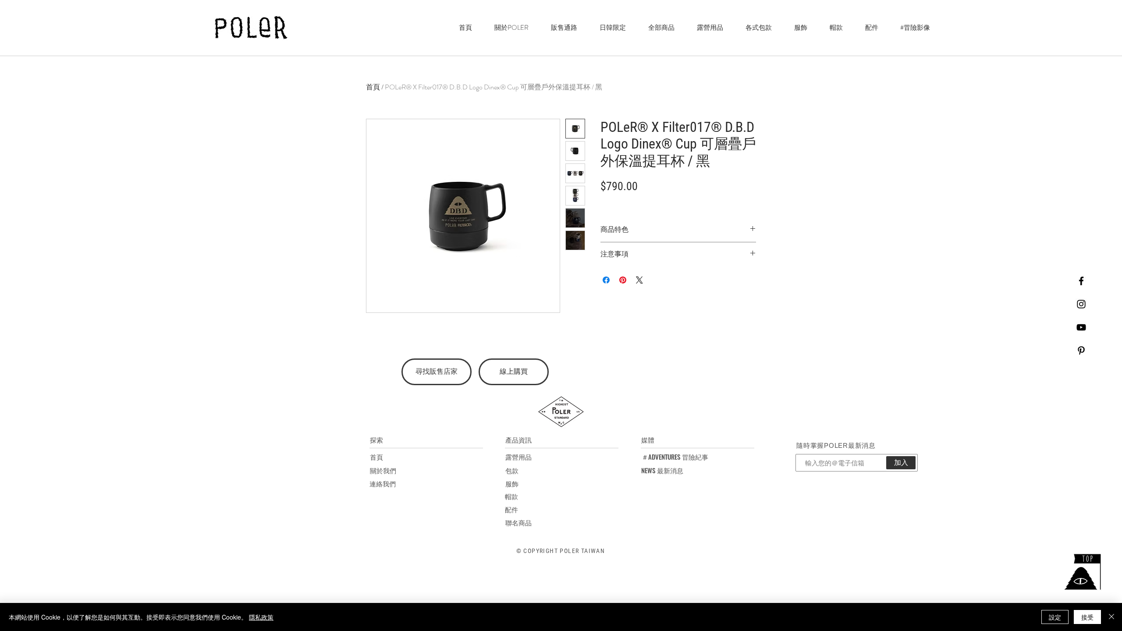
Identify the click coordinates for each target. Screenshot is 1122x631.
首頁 (373, 87)
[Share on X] (639, 280)
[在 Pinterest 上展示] (623, 280)
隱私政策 (261, 617)
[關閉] (1111, 617)
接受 (1087, 617)
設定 (1055, 617)
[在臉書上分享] (606, 280)
